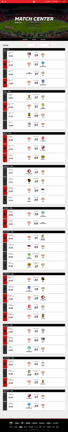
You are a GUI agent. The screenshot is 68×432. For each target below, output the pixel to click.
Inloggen (64, 1)
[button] (2, 1)
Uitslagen (34, 39)
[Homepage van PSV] (34, 2)
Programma (25, 39)
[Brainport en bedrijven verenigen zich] (34, 423)
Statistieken (42, 39)
